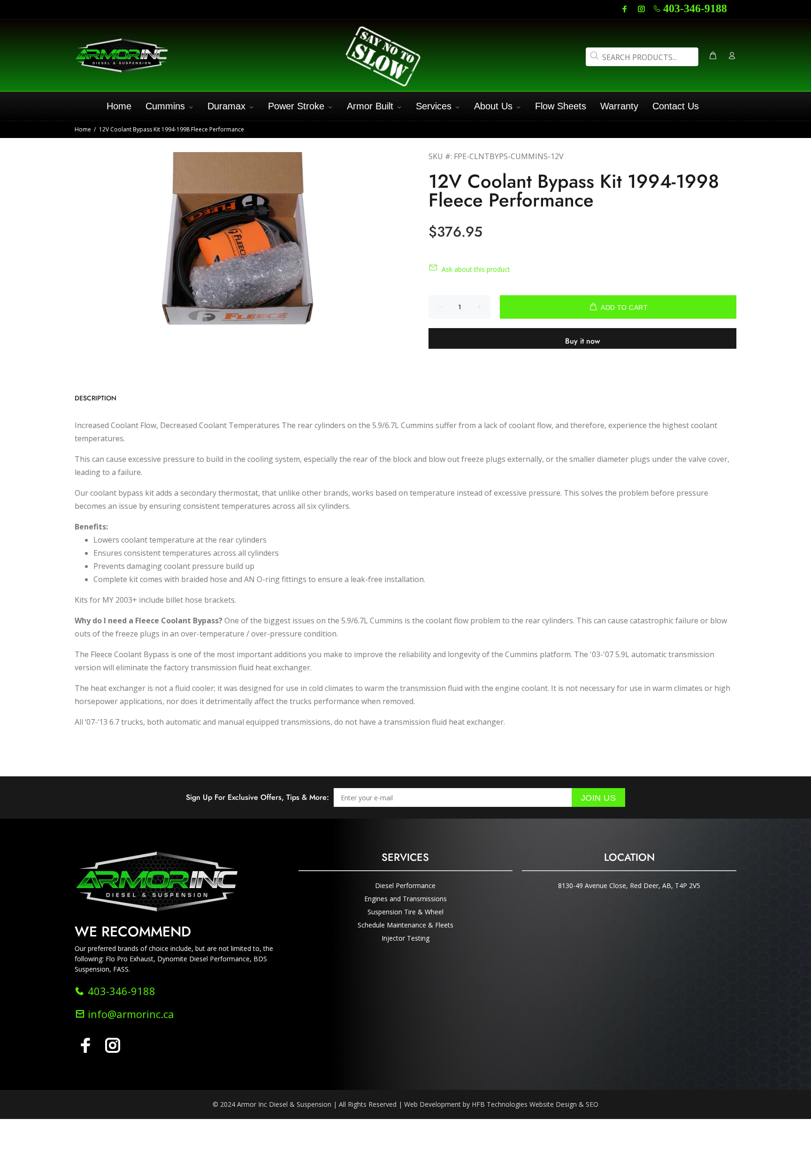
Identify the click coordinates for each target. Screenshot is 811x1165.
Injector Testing (405, 938)
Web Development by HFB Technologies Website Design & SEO (501, 1104)
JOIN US (598, 798)
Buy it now (582, 341)
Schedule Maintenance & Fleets (405, 924)
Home (83, 129)
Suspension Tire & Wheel (405, 911)
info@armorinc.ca (129, 1014)
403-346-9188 (695, 8)
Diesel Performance (405, 885)
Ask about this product (476, 269)
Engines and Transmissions (405, 898)
